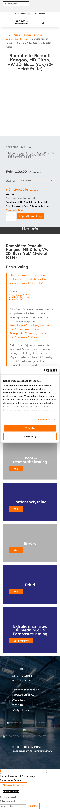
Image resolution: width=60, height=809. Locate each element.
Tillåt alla (30, 428)
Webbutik (17, 35)
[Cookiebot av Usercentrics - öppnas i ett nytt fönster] (44, 370)
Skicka (33, 805)
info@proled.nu (20, 710)
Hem (8, 35)
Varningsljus (12, 38)
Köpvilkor (17, 676)
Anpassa (28, 436)
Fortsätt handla (11, 791)
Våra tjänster (21, 640)
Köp (16, 508)
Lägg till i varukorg (30, 216)
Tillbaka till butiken (13, 785)
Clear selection (14, 210)
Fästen (23, 38)
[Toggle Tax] (30, 13)
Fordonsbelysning (33, 35)
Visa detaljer (44, 419)
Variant (10, 181)
